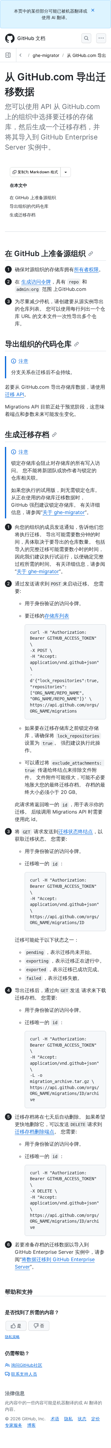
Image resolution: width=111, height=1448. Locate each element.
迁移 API (14, 394)
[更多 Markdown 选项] (65, 172)
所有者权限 (86, 269)
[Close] (93, 10)
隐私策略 (12, 1336)
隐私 (68, 1418)
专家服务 (13, 1425)
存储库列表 (56, 616)
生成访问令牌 (36, 282)
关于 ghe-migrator (64, 512)
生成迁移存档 (27, 434)
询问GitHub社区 (26, 1365)
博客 (31, 1425)
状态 (82, 1418)
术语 (55, 1418)
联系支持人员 (24, 1374)
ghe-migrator (46, 55)
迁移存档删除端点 (34, 1131)
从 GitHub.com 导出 (86, 55)
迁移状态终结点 (75, 831)
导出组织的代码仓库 (38, 344)
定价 (95, 1418)
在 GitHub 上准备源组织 (45, 253)
